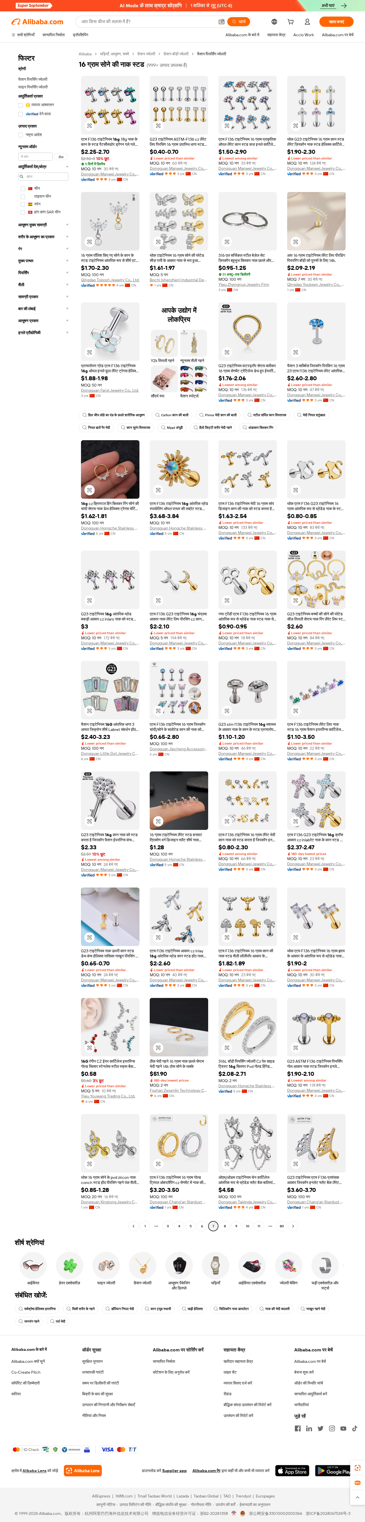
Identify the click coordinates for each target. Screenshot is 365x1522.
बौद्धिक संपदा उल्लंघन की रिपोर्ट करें (247, 1404)
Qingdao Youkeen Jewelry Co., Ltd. (316, 284)
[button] (221, 21)
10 (248, 1226)
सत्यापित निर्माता (164, 1361)
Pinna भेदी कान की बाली (221, 415)
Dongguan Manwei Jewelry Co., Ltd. (110, 174)
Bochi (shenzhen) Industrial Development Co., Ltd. (179, 280)
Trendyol (243, 1496)
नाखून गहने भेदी (315, 1309)
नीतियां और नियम (94, 1415)
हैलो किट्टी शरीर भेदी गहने (215, 428)
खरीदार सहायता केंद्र (238, 1361)
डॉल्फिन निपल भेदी (122, 1309)
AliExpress (101, 1496)
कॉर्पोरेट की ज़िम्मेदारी (25, 1383)
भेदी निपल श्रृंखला (314, 415)
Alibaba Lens (34, 1470)
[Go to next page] (293, 1226)
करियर (16, 1394)
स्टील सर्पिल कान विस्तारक (269, 415)
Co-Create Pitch (25, 1372)
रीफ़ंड (228, 1394)
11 (258, 1226)
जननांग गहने (31, 1321)
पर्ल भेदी (60, 1321)
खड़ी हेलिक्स (195, 1309)
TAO (227, 1496)
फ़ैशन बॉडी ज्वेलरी (176, 54)
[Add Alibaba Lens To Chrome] (83, 1470)
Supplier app (174, 1470)
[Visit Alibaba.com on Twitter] (320, 1428)
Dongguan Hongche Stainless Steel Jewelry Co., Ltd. (110, 528)
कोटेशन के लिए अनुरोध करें (171, 1372)
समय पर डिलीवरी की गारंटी (100, 1383)
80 (282, 1226)
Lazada (183, 1496)
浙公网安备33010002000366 (275, 1513)
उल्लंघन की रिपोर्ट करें (238, 1415)
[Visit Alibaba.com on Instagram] (331, 1428)
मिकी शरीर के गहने (83, 1309)
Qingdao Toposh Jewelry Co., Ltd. (110, 280)
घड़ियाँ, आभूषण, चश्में (114, 54)
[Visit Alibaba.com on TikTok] (354, 1428)
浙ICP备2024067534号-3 (328, 1513)
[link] (357, 1467)
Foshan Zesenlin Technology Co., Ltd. (179, 1090)
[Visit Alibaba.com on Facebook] (297, 1428)
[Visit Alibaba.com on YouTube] (343, 1428)
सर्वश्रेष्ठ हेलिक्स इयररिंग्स (40, 1309)
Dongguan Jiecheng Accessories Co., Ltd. (179, 749)
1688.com (124, 1496)
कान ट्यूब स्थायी (161, 1309)
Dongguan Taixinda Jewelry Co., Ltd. (247, 1202)
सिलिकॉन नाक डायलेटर (234, 1309)
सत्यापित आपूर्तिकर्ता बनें (310, 1394)
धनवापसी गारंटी (93, 1372)
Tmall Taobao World (154, 1496)
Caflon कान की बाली (174, 415)
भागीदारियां (301, 1404)
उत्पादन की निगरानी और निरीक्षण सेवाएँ (108, 1404)
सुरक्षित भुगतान (92, 1361)
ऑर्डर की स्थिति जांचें (308, 1383)
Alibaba (85, 54)
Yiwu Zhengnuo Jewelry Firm (243, 284)
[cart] (291, 22)
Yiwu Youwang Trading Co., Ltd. (108, 1096)
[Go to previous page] (133, 1226)
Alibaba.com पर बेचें (310, 1361)
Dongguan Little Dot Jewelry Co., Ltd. (110, 753)
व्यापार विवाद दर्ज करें (238, 1383)
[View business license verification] (234, 1513)
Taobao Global (206, 1496)
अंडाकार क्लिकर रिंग (260, 428)
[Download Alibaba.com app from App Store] (292, 1470)
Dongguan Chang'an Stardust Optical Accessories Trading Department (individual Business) (179, 1202)
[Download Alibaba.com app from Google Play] (334, 1470)
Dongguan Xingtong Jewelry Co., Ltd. (110, 1202)
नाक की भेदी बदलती (277, 1309)
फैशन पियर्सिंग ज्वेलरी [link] (211, 54)
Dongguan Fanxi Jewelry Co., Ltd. (110, 390)
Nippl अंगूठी (175, 428)
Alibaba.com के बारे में (29, 1349)
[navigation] (43, 641)
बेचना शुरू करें (304, 1372)
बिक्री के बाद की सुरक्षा (97, 1394)
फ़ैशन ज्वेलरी (146, 54)
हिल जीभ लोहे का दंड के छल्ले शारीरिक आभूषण (116, 415)
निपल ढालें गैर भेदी (99, 428)
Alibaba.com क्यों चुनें (28, 1361)
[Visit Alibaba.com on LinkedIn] (309, 1428)
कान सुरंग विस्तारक (138, 428)
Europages (265, 1496)
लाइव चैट (230, 1372)
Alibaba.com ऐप (206, 1470)
